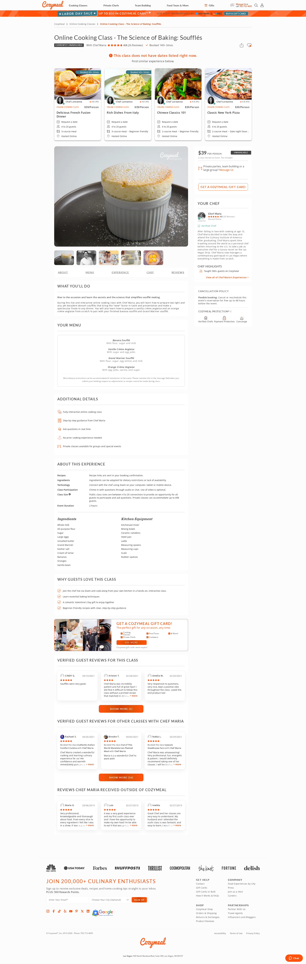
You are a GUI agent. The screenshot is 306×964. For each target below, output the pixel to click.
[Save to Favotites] (250, 46)
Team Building (143, 5)
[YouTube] (70, 911)
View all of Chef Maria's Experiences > (227, 277)
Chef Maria (214, 213)
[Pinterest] (76, 911)
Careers (232, 895)
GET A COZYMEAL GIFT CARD (223, 187)
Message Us (241, 4)
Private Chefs (111, 5)
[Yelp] (65, 911)
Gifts (211, 5)
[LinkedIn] (88, 911)
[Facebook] (53, 911)
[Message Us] (233, 5)
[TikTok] (59, 911)
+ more (133, 695)
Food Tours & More (178, 5)
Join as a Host (235, 891)
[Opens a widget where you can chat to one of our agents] (294, 958)
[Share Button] (241, 45)
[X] (82, 911)
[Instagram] (47, 911)
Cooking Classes (78, 5)
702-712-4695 (245, 6)
